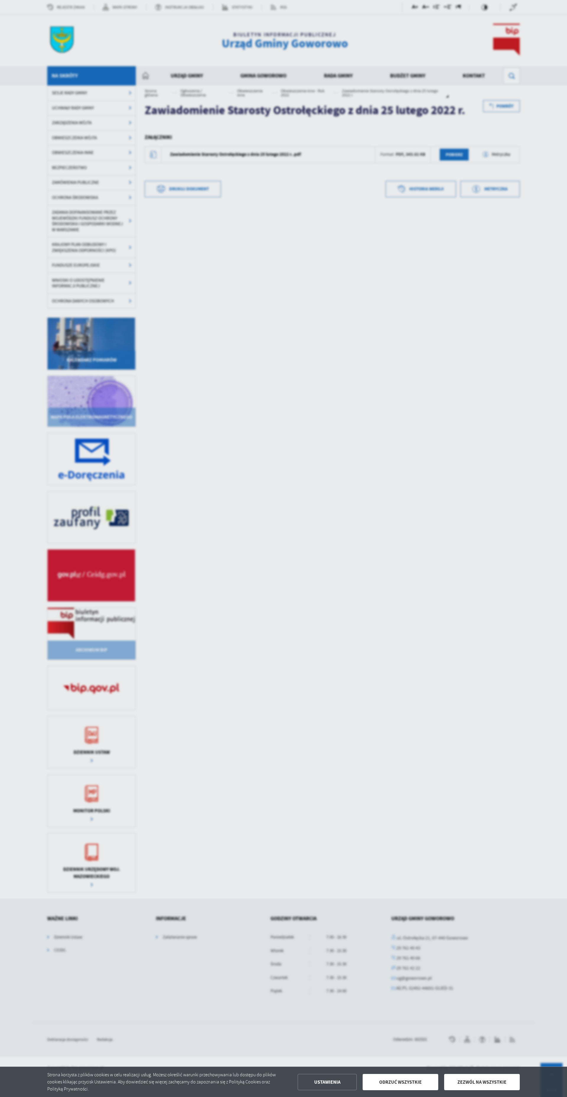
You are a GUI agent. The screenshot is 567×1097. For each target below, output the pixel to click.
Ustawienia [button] (327, 1082)
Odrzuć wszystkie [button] (400, 1082)
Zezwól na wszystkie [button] (481, 1082)
